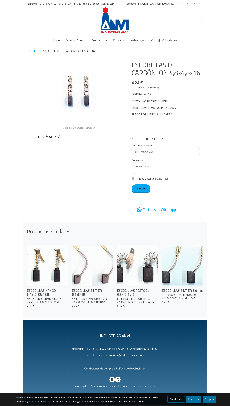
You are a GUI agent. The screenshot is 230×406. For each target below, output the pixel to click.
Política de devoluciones (131, 368)
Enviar (141, 188)
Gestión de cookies (119, 386)
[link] (115, 21)
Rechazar (193, 399)
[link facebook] (112, 379)
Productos (35, 51)
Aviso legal (80, 386)
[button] (99, 40)
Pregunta (137, 160)
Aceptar (209, 399)
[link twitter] (118, 379)
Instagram (142, 3)
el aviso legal (161, 178)
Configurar (176, 399)
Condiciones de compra (98, 368)
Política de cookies (97, 386)
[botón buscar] (201, 21)
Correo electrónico (143, 145)
